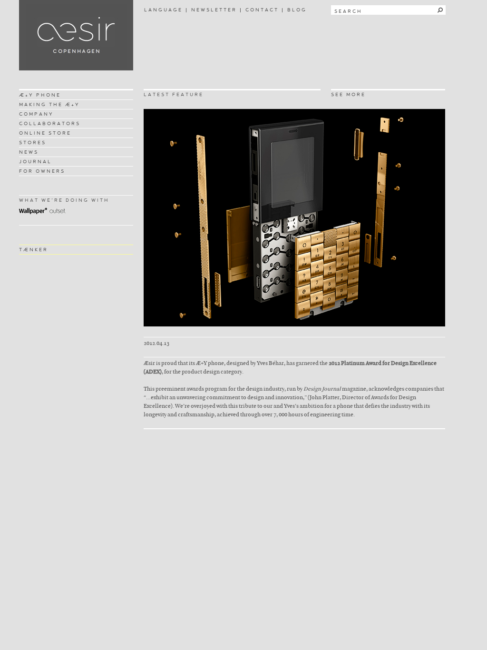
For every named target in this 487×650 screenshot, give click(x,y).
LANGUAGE (163, 9)
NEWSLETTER (214, 9)
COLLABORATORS (49, 123)
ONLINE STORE (45, 133)
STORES (32, 142)
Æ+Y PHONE (40, 95)
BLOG (297, 9)
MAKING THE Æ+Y (49, 104)
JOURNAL (35, 161)
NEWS (29, 152)
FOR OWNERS (42, 171)
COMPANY (36, 114)
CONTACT (262, 9)
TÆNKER (33, 249)
